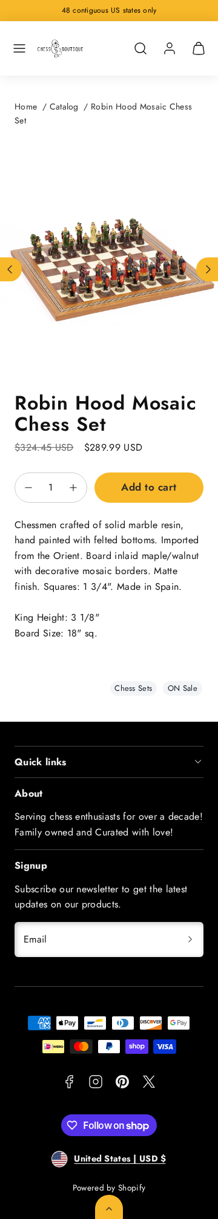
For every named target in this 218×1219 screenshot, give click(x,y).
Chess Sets (133, 688)
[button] (19, 48)
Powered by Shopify (109, 1187)
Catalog (64, 106)
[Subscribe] (190, 939)
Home (26, 106)
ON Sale (182, 688)
